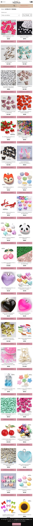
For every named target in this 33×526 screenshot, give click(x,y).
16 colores (8, 33)
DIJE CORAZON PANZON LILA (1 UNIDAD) (8, 288)
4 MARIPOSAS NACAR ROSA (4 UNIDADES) (24, 87)
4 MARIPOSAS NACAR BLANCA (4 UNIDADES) (8, 62)
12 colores (24, 436)
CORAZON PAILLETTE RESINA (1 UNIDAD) (25, 188)
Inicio (2, 9)
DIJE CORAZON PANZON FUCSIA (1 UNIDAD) (24, 314)
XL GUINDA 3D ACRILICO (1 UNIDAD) (8, 137)
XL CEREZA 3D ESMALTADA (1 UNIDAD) (8, 263)
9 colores (24, 184)
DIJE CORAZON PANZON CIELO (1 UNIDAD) (24, 465)
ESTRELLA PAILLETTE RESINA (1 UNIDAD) (24, 389)
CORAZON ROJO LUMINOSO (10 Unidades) (24, 263)
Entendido (16, 524)
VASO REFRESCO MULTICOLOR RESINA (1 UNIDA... (24, 162)
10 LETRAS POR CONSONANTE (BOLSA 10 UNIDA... (24, 36)
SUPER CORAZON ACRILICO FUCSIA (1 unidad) (24, 414)
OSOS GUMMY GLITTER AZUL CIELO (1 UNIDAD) (8, 389)
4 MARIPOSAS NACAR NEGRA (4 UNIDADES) (8, 162)
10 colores (24, 285)
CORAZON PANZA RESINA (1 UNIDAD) (24, 490)
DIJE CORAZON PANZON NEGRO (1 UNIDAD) (8, 314)
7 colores (8, 235)
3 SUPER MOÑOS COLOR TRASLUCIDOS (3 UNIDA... (8, 515)
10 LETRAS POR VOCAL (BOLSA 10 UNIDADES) (8, 87)
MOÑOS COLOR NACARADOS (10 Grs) (8, 490)
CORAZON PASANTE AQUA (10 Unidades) (8, 414)
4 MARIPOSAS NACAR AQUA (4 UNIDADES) (24, 62)
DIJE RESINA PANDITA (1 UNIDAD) (24, 238)
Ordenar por (4, 12)
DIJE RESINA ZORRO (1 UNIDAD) (8, 188)
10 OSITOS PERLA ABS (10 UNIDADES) (25, 364)
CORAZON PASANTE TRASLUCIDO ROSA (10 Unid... (8, 364)
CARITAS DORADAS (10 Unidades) (8, 465)
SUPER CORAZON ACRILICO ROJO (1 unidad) (24, 112)
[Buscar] (14, 5)
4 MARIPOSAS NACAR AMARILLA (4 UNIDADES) (8, 339)
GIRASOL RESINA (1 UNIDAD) (24, 514)
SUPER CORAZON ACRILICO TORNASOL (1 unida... (24, 288)
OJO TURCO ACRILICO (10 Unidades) (24, 137)
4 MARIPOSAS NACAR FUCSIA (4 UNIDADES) (8, 112)
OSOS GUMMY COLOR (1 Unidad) (8, 36)
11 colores (24, 335)
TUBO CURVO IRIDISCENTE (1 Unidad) (24, 339)
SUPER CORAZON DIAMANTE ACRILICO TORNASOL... (24, 440)
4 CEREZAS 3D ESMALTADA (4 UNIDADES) (8, 440)
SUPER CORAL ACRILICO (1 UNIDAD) (8, 213)
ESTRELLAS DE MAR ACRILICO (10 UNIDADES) (24, 213)
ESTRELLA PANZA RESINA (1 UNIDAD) (8, 238)
